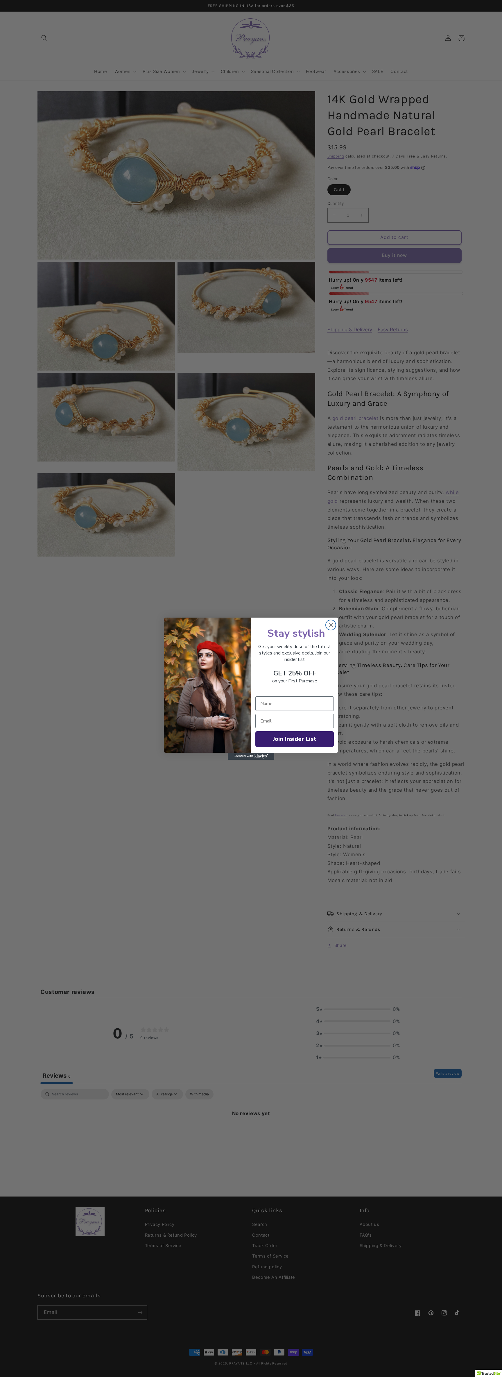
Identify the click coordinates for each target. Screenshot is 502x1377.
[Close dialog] (331, 625)
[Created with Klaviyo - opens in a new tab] (251, 756)
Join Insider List (294, 739)
